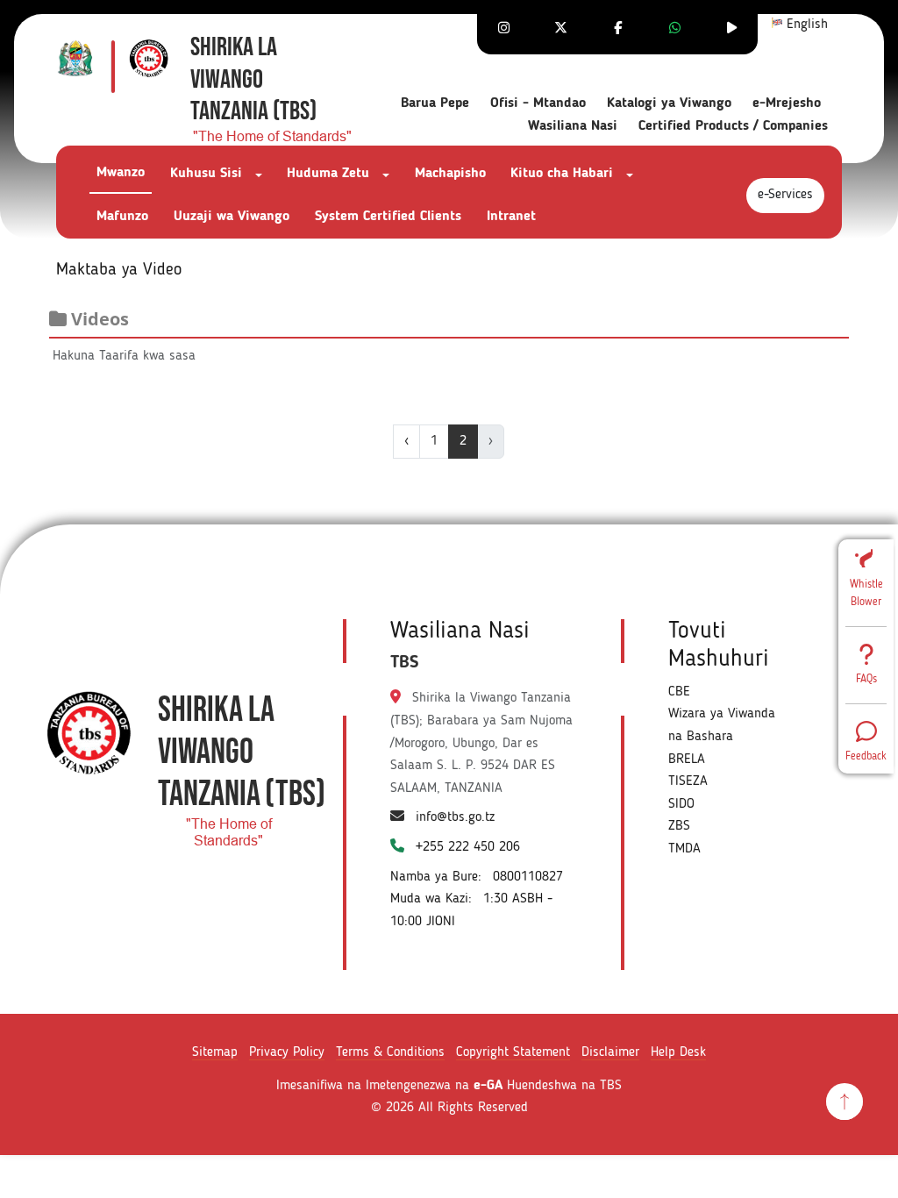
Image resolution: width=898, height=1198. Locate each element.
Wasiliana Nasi (572, 126)
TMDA (684, 849)
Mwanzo (120, 173)
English (805, 25)
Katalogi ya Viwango (669, 103)
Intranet (511, 217)
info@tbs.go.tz (455, 817)
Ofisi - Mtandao (538, 103)
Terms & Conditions (390, 1052)
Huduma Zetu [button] (330, 174)
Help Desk (678, 1052)
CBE (679, 692)
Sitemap (215, 1052)
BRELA (686, 759)
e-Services (785, 195)
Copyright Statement (513, 1052)
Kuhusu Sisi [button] (208, 174)
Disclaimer (610, 1052)
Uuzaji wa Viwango (231, 217)
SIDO (681, 804)
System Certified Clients (388, 217)
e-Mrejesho (786, 103)
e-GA (488, 1086)
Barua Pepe (435, 103)
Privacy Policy (286, 1052)
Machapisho (450, 174)
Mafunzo (122, 217)
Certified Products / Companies (733, 126)
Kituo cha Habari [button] (563, 174)
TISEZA (688, 781)
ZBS (679, 826)
